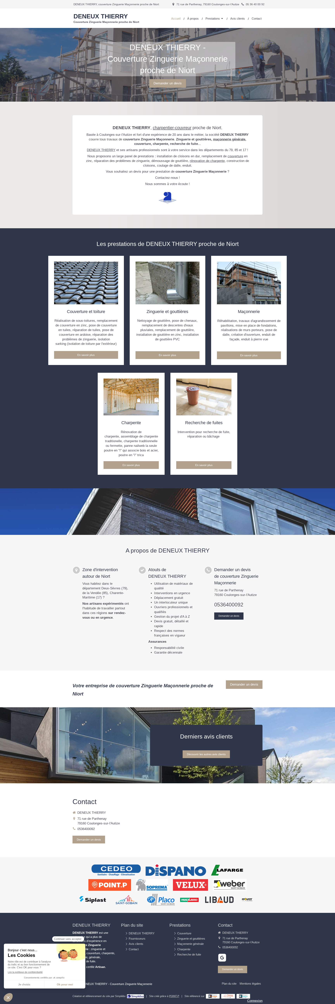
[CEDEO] (116, 870)
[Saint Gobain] (126, 899)
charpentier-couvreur (172, 127)
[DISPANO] (176, 870)
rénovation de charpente (207, 161)
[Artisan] (167, 197)
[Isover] (247, 899)
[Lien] (86, 283)
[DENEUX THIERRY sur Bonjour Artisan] (213, 996)
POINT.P (174, 996)
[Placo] (161, 899)
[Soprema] (152, 885)
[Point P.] (109, 885)
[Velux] (190, 885)
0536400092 (228, 605)
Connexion (254, 1001)
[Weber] (230, 885)
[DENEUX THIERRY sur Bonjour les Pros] (243, 996)
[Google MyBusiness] (222, 958)
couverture (235, 156)
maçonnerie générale (229, 139)
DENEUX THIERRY (101, 150)
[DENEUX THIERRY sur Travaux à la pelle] (228, 996)
